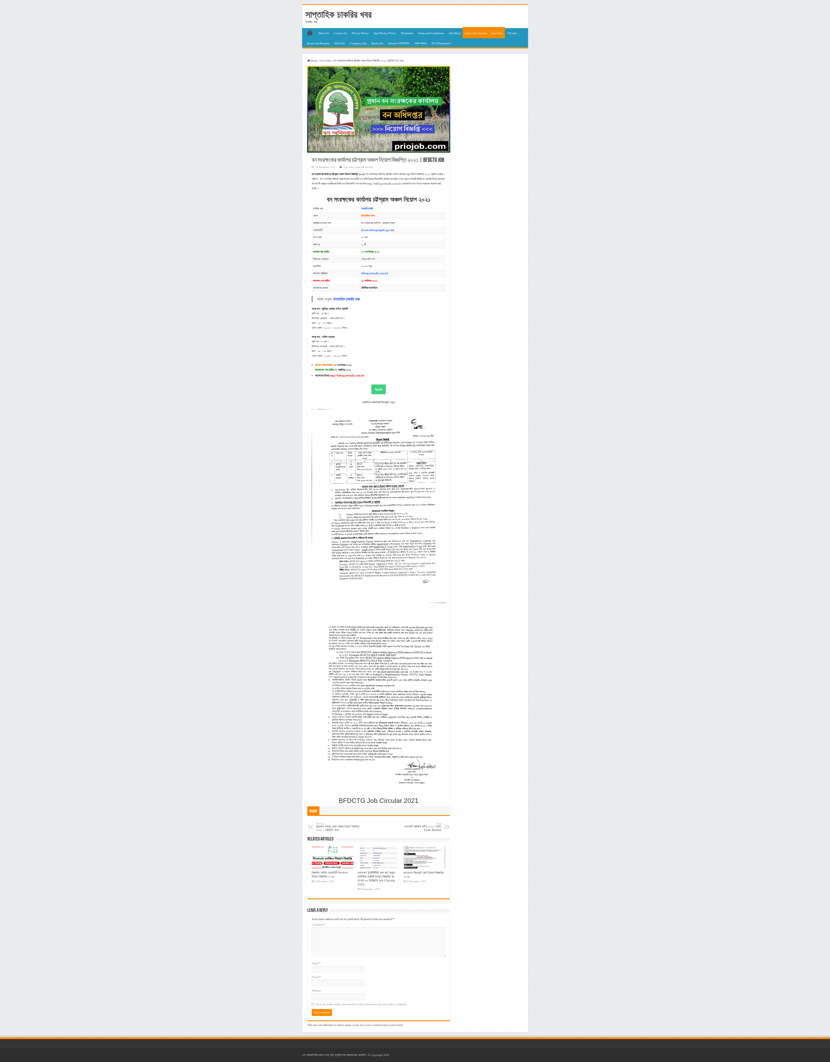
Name (316, 963)
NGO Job (339, 43)
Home (314, 60)
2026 (386, 1055)
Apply (379, 389)
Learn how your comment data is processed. (378, 1025)
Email (316, 977)
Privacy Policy (360, 33)
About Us (323, 33)
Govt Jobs (497, 33)
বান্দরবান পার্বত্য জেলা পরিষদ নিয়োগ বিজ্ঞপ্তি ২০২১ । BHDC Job (337, 827)
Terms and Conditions (431, 33)
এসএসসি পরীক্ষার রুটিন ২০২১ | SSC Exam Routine (422, 827)
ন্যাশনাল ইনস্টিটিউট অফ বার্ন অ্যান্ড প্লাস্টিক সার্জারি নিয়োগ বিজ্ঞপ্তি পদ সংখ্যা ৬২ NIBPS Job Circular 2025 (376, 878)
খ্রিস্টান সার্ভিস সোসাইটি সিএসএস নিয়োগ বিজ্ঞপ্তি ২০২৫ (330, 874)
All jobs (512, 33)
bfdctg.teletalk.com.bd (374, 273)
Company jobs (358, 43)
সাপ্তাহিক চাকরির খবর (338, 14)
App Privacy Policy (385, 33)
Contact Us (340, 33)
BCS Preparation (441, 43)
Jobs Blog (454, 33)
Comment (318, 924)
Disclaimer (407, 33)
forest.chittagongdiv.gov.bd (377, 230)
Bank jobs (377, 43)
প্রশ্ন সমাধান (420, 43)
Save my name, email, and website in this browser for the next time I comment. (361, 1004)
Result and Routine (318, 43)
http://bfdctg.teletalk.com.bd (347, 375)
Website (316, 990)
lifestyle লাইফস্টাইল (399, 43)
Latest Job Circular (476, 33)
